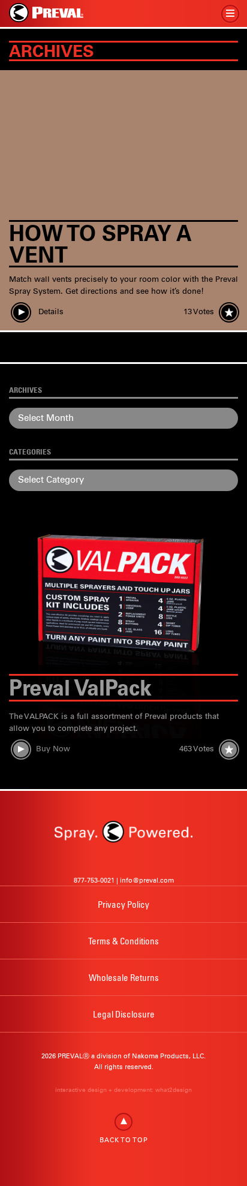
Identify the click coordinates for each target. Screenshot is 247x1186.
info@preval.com (147, 880)
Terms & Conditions (123, 940)
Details (50, 311)
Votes (198, 311)
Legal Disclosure (124, 1014)
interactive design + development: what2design (123, 1090)
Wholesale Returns (124, 977)
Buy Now (53, 748)
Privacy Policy (123, 904)
